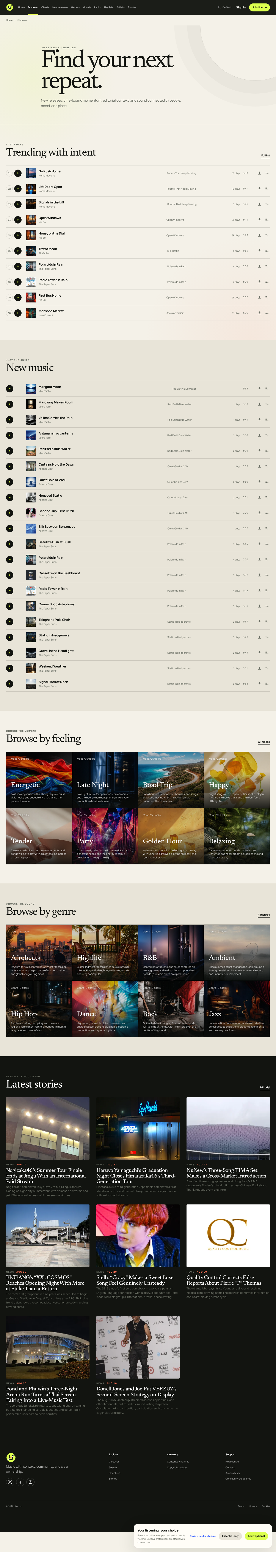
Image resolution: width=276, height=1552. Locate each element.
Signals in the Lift (51, 202)
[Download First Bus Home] (259, 297)
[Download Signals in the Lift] (259, 204)
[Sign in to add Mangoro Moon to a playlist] (266, 389)
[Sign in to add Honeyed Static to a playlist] (266, 497)
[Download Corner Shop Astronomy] (259, 606)
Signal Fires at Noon (53, 682)
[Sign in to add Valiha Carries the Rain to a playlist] (266, 420)
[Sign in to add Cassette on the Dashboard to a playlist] (266, 575)
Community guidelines (238, 1478)
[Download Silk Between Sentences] (259, 528)
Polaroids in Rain (51, 264)
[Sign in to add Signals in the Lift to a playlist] (266, 204)
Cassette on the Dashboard (59, 573)
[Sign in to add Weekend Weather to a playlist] (266, 668)
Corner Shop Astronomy (57, 604)
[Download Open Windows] (259, 220)
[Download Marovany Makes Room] (259, 404)
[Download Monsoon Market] (259, 313)
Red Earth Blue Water (184, 388)
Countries (114, 1473)
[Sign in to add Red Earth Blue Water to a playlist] (266, 451)
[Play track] (18, 173)
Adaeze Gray (46, 468)
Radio (97, 7)
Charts (45, 7)
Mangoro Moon (50, 386)
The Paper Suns (47, 268)
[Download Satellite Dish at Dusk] (259, 544)
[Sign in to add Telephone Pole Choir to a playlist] (266, 622)
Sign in (241, 7)
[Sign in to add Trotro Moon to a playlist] (266, 251)
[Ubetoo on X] (10, 1482)
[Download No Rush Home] (259, 173)
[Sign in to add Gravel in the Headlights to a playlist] (266, 653)
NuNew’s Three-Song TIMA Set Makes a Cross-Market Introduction (227, 1173)
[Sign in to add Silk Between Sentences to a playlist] (266, 528)
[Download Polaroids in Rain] (259, 266)
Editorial (265, 1087)
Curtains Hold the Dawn (56, 464)
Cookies (266, 1506)
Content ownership (178, 1461)
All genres (264, 914)
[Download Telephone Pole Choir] (259, 622)
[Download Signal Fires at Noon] (259, 684)
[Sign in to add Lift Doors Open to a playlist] (266, 189)
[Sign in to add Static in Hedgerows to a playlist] (266, 637)
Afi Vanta (44, 253)
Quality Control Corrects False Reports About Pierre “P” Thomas (224, 1280)
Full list (265, 155)
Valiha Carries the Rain (55, 418)
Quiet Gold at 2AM (178, 466)
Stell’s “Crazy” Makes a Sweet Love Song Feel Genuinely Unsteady (135, 1280)
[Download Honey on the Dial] (259, 235)
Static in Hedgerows (179, 621)
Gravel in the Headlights (56, 651)
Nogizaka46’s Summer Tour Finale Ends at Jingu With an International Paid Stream (46, 1176)
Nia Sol (42, 222)
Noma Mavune (47, 175)
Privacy (253, 1506)
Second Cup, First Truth (56, 511)
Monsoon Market (51, 311)
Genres (75, 7)
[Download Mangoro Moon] (259, 389)
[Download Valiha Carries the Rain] (259, 420)
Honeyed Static (50, 495)
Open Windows (50, 218)
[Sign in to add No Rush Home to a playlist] (266, 173)
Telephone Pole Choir (54, 619)
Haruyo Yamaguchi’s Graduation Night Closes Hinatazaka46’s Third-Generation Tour (136, 1176)
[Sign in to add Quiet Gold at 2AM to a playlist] (266, 482)
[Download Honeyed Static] (259, 497)
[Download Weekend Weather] (259, 668)
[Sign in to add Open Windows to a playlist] (266, 220)
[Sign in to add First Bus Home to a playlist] (266, 297)
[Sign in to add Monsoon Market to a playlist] (266, 313)
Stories (132, 7)
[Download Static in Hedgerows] (259, 637)
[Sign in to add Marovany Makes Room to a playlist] (266, 404)
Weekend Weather (52, 666)
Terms (241, 1506)
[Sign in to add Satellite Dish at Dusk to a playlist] (266, 544)
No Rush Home (49, 171)
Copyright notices (177, 1467)
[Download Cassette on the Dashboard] (259, 575)
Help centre (232, 1461)
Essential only (230, 1536)
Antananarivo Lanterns (56, 433)
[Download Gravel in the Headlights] (259, 653)
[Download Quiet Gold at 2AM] (259, 482)
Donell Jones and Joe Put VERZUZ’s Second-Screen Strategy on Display (136, 1392)
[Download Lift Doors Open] (259, 189)
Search (113, 1467)
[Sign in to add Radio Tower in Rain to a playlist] (266, 282)
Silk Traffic (173, 250)
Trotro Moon (48, 249)
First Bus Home (50, 295)
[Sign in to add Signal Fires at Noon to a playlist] (266, 684)
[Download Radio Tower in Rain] (259, 282)
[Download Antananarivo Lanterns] (259, 435)
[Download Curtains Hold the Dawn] (259, 466)
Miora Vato (45, 391)
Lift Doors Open (50, 186)
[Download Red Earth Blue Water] (259, 451)
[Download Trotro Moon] (259, 251)
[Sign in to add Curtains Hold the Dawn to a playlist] (266, 466)
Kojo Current (46, 315)
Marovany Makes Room (56, 402)
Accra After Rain (175, 313)
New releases (60, 7)
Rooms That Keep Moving (181, 173)
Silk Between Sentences (57, 526)
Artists (121, 7)
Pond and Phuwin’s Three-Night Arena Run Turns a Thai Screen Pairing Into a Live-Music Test (41, 1395)
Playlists (109, 7)
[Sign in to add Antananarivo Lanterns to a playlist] (266, 435)
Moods (87, 7)
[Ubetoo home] (9, 7)
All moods (264, 742)
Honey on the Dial (52, 233)
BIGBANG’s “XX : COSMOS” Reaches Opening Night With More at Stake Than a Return (45, 1283)
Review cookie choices (203, 1536)
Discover (33, 7)
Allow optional (256, 1536)
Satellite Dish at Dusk (55, 542)
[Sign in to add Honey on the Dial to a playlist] (266, 235)
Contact (230, 1467)
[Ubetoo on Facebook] (20, 1482)
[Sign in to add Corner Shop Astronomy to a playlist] (266, 606)
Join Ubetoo (259, 7)
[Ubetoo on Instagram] (30, 1482)
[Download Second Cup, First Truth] (259, 513)
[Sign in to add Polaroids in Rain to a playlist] (266, 266)
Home (21, 7)
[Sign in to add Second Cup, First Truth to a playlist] (266, 513)
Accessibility (233, 1473)
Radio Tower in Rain (53, 280)
